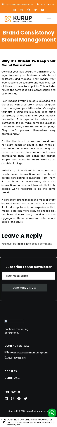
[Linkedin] (14, 10)
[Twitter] (35, 10)
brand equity (15, 222)
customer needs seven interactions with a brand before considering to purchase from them (28, 174)
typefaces (41, 112)
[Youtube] (42, 10)
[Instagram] (21, 10)
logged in (22, 244)
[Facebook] (28, 10)
